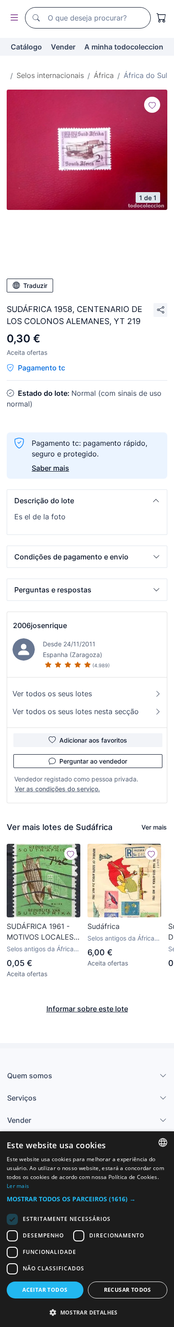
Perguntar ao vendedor (93, 761)
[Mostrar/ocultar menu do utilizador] (12, 18)
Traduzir (35, 285)
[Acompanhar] (152, 105)
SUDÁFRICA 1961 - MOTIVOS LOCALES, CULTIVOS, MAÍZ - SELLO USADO (41, 932)
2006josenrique (40, 625)
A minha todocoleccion (123, 46)
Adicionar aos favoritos (93, 740)
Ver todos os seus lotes (52, 693)
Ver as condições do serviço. (57, 789)
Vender (63, 46)
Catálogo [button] (26, 46)
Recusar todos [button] (127, 1290)
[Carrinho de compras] (161, 18)
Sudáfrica (103, 926)
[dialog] (87, 1229)
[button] (87, 500)
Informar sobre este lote (87, 1008)
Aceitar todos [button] (44, 1290)
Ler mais (18, 1186)
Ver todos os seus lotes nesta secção (75, 711)
